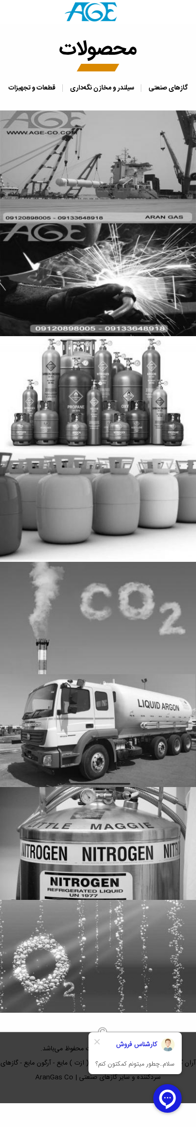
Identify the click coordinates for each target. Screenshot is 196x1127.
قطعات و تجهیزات (32, 88)
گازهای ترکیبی (98, 389)
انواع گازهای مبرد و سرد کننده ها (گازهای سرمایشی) (98, 502)
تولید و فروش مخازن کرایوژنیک (98, 164)
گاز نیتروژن (98, 841)
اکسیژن (98, 954)
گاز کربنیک (98, 615)
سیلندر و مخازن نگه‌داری (102, 88)
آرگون (98, 728)
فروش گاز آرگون (98, 276)
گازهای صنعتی (168, 88)
